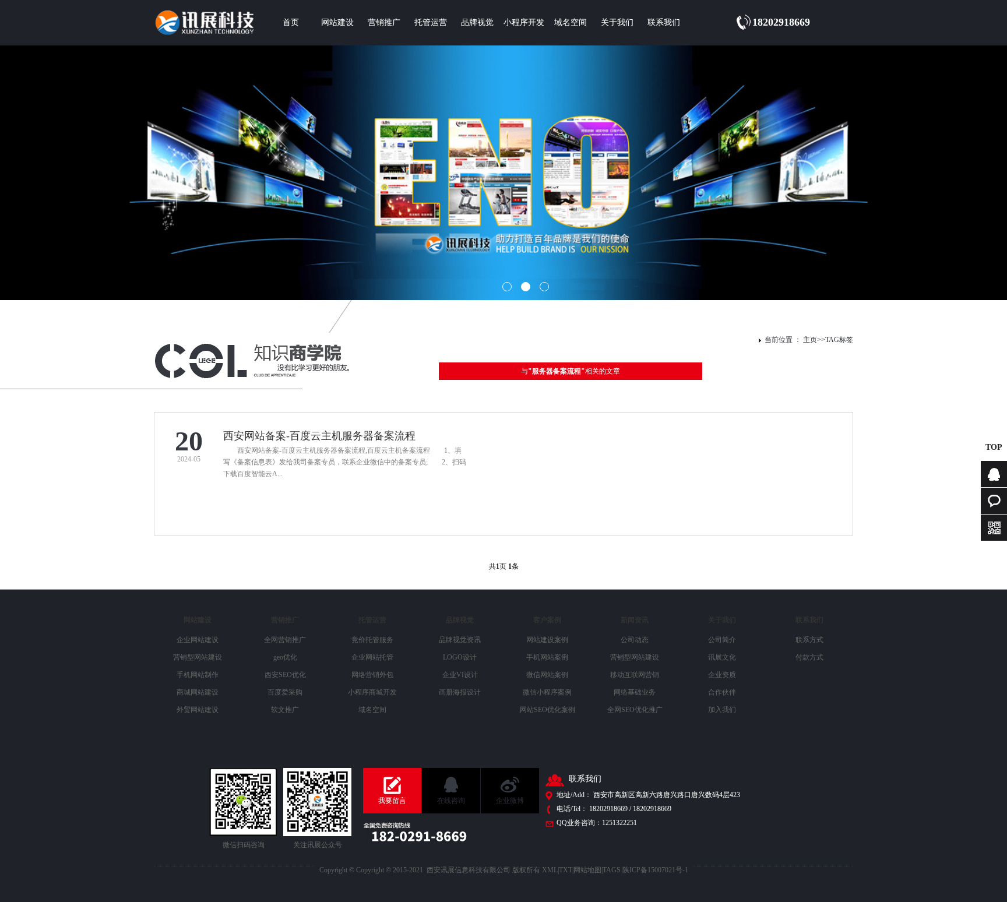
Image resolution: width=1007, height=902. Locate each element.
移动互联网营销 (634, 675)
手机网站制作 (198, 675)
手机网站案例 (547, 657)
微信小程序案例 (547, 692)
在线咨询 (451, 801)
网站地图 (587, 870)
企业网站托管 (372, 657)
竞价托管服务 (372, 640)
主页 (810, 340)
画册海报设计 (460, 692)
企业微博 (510, 801)
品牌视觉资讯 (460, 640)
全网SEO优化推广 (635, 710)
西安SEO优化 (285, 675)
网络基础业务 (635, 692)
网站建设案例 (547, 640)
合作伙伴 (722, 692)
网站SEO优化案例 (547, 710)
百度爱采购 (284, 692)
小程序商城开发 (372, 692)
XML (550, 870)
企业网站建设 (198, 640)
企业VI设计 (460, 675)
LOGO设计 (460, 657)
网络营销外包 (372, 675)
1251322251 (619, 823)
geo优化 (285, 657)
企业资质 (722, 675)
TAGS (612, 870)
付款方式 (809, 657)
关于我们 (617, 22)
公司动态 (635, 640)
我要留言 (392, 801)
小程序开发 (524, 22)
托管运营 (430, 22)
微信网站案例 (547, 675)
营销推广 (384, 22)
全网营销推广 (285, 640)
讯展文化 (722, 657)
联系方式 (809, 640)
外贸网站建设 (198, 710)
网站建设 (337, 22)
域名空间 (570, 22)
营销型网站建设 (197, 657)
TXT (565, 870)
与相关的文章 (570, 371)
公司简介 (722, 640)
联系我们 (663, 22)
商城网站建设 (198, 692)
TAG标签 (839, 340)
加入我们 (722, 710)
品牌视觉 (477, 22)
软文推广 (285, 710)
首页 (291, 22)
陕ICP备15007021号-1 (655, 870)
